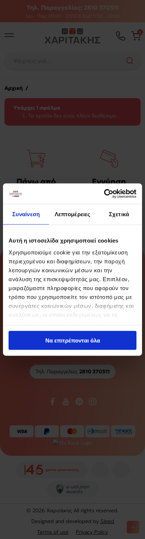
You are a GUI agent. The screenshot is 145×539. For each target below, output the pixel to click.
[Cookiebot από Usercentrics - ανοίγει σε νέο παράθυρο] (104, 193)
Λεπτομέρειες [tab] (72, 214)
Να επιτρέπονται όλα (72, 340)
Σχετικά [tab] (119, 214)
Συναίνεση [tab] (26, 214)
